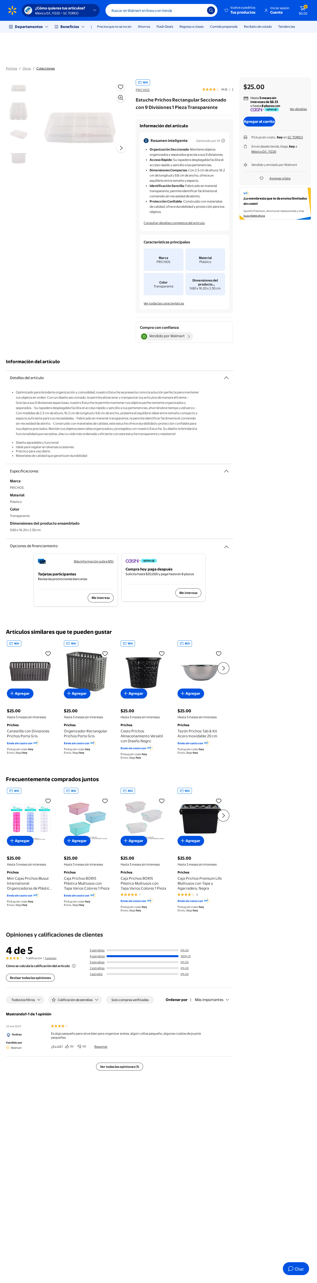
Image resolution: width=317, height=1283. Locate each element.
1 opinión (50, 958)
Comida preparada (224, 26)
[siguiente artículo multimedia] (121, 148)
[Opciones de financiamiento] (226, 545)
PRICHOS (143, 90)
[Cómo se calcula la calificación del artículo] (74, 966)
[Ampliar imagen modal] (120, 97)
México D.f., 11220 (263, 152)
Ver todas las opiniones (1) (119, 1067)
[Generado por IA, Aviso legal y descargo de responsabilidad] (223, 141)
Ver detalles (298, 109)
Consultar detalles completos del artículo (174, 223)
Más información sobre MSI (94, 561)
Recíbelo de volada (258, 26)
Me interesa (101, 598)
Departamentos (29, 26)
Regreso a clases (192, 26)
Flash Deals (165, 26)
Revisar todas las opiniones (30, 978)
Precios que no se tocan (114, 26)
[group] (217, 89)
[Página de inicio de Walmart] (12, 10)
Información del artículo (33, 361)
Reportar (100, 1047)
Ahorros (144, 26)
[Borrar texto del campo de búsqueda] (200, 10)
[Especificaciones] (226, 471)
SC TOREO (295, 137)
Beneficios (69, 26)
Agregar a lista (280, 178)
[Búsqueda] (211, 10)
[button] (240, 10)
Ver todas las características (164, 303)
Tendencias (286, 26)
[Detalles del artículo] (226, 378)
